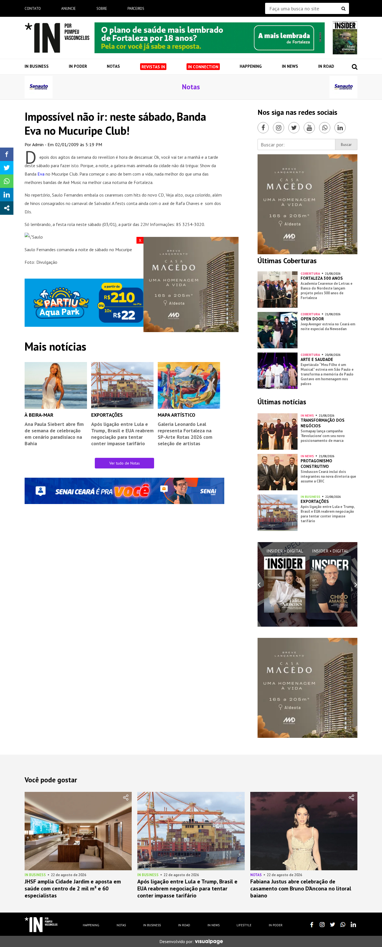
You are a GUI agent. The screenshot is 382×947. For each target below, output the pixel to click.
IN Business (37, 66)
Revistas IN (153, 66)
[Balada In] (41, 924)
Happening (251, 66)
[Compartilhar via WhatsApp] (6, 181)
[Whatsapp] (324, 127)
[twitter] (332, 924)
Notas (113, 66)
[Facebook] (263, 127)
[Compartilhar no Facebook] (6, 154)
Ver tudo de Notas (124, 463)
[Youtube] (309, 127)
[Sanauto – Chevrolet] (39, 87)
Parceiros (136, 8)
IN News (290, 66)
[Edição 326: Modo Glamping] (345, 38)
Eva (41, 174)
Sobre (101, 8)
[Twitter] (294, 127)
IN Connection (203, 66)
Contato (33, 8)
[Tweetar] (6, 167)
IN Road (326, 66)
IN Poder (78, 66)
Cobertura (310, 273)
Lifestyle (244, 925)
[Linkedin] (340, 127)
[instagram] (322, 924)
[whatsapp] (343, 924)
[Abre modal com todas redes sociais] (6, 208)
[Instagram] (278, 127)
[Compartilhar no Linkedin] (6, 194)
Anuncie (68, 8)
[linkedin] (353, 924)
